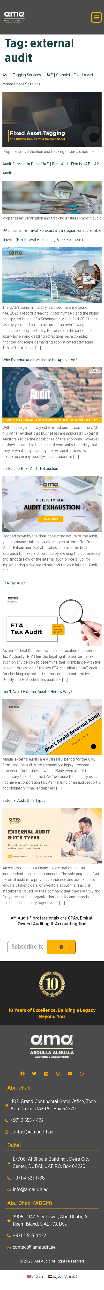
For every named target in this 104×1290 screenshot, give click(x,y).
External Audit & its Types (23, 801)
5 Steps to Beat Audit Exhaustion (30, 469)
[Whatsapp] (81, 1073)
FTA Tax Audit (14, 583)
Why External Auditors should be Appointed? (39, 360)
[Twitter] (34, 1073)
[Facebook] (22, 1073)
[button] (96, 17)
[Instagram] (58, 1073)
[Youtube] (70, 1073)
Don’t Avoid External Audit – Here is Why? (37, 692)
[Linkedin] (46, 1073)
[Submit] (61, 947)
